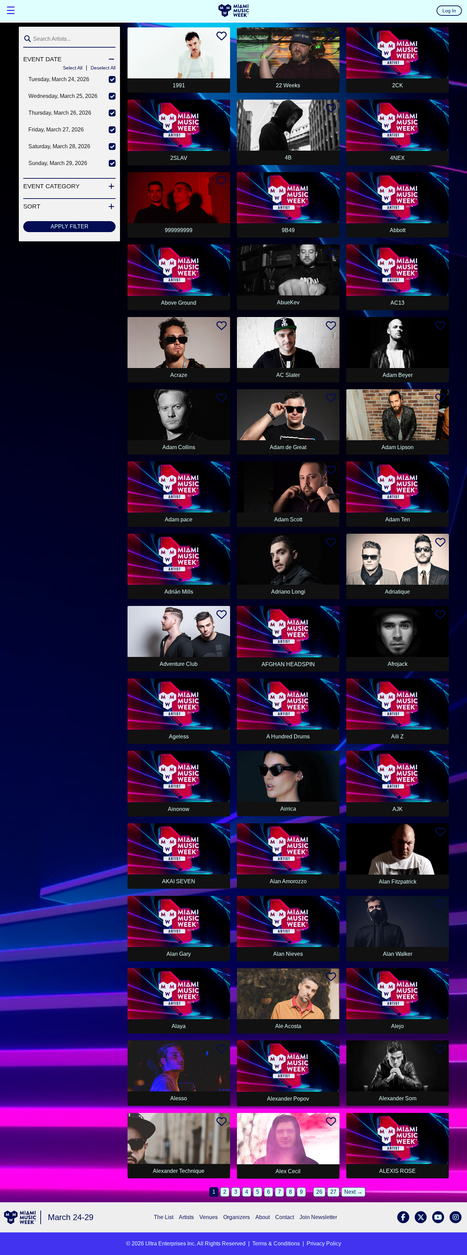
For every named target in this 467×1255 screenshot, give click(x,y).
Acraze (178, 375)
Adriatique (397, 592)
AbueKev (288, 302)
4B (288, 158)
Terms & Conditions (276, 1243)
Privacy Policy (324, 1243)
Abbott (397, 230)
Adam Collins (178, 447)
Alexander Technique (178, 1171)
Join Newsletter (318, 1217)
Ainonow (178, 809)
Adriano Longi (288, 592)
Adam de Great (288, 447)
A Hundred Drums (288, 736)
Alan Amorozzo (288, 881)
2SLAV (178, 158)
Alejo (397, 1026)
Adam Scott (288, 519)
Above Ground (178, 303)
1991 (179, 85)
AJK (397, 809)
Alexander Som (397, 1098)
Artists (186, 1217)
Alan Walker (397, 954)
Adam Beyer (398, 375)
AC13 (397, 303)
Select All (72, 68)
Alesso (178, 1098)
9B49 (288, 230)
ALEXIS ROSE (397, 1171)
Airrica (288, 809)
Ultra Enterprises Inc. (170, 1243)
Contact (284, 1217)
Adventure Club (179, 664)
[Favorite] (221, 38)
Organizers (236, 1217)
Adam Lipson (398, 447)
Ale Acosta (288, 1026)
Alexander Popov (288, 1099)
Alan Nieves (288, 954)
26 (319, 1192)
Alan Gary (178, 954)
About (262, 1217)
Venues (208, 1217)
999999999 (178, 230)
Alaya (179, 1026)
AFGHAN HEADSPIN (288, 664)
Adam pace (178, 519)
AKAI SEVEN (178, 881)
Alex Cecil (288, 1171)
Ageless (179, 736)
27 (333, 1192)
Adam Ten (397, 519)
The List (163, 1217)
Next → (353, 1192)
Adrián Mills (178, 592)
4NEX (397, 158)
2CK (397, 85)
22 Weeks (288, 85)
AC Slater (288, 375)
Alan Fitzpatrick (397, 882)
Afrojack (398, 664)
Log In (449, 10)
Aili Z (397, 736)
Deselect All (103, 68)
